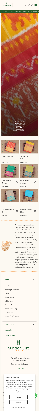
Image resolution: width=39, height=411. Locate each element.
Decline (18, 402)
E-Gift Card (9, 312)
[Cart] (32, 5)
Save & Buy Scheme (12, 316)
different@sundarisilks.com (20, 358)
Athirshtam (9, 301)
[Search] (25, 5)
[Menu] (36, 5)
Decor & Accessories (12, 305)
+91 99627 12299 (19, 360)
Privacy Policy (18, 392)
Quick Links (9, 324)
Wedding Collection (12, 289)
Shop (7, 279)
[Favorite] (28, 5)
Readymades (9, 297)
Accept (18, 397)
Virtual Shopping (11, 308)
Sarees (7, 293)
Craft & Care (10, 335)
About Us (8, 330)
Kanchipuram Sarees (12, 286)
